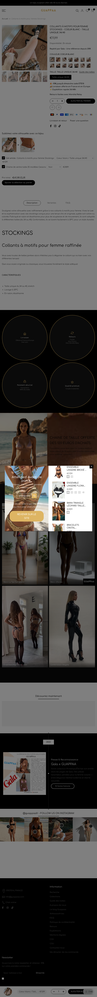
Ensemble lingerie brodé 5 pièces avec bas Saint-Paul (76, 468)
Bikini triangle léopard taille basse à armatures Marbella (75, 504)
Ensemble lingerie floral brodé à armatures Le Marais (76, 484)
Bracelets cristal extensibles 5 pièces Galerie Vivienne (75, 526)
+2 (83, 492)
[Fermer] (91, 466)
